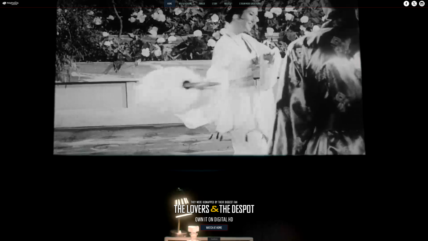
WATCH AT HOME (214, 227)
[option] (214, 23)
